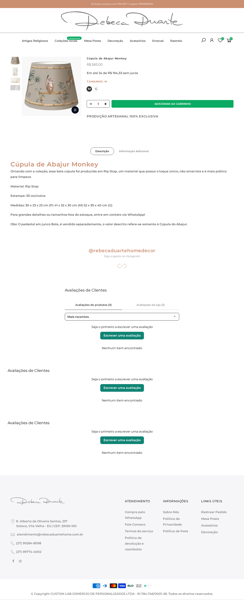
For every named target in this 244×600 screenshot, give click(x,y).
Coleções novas (67, 40)
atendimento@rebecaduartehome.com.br (50, 534)
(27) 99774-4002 (28, 552)
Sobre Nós (171, 512)
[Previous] (28, 86)
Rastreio (176, 41)
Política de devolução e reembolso (134, 543)
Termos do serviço (139, 531)
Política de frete (175, 531)
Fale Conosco (135, 524)
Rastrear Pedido (214, 512)
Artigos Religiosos (35, 41)
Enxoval (158, 41)
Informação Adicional (134, 151)
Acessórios (138, 41)
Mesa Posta (92, 41)
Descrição (102, 151)
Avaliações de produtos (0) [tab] (93, 305)
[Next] (74, 86)
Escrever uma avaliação (122, 335)
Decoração (115, 41)
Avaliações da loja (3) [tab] (150, 305)
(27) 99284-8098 (28, 543)
